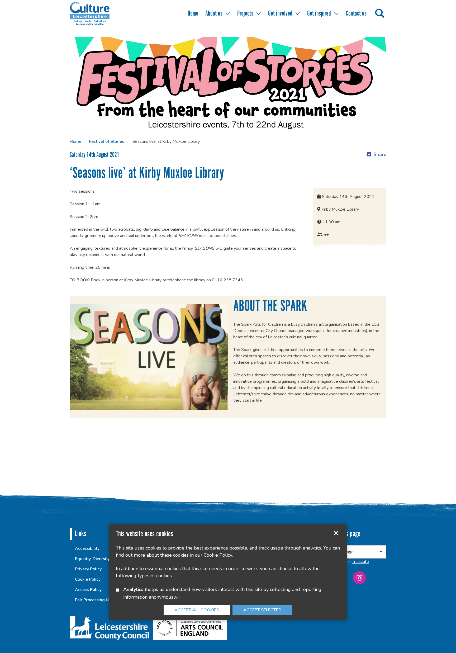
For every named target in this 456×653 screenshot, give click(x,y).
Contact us (356, 13)
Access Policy (88, 590)
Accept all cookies (196, 610)
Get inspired (319, 13)
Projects (245, 13)
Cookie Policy (88, 579)
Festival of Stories (106, 141)
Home (193, 13)
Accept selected (336, 533)
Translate (360, 562)
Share (380, 154)
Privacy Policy (88, 569)
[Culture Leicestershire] (97, 13)
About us (213, 13)
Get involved (280, 13)
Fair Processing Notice (96, 600)
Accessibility (87, 548)
